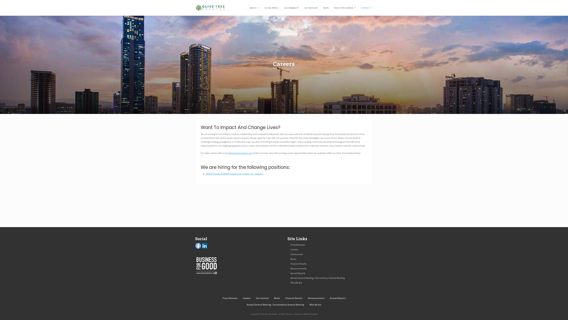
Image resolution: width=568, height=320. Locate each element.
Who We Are (296, 282)
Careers (294, 249)
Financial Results (298, 263)
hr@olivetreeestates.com (240, 153)
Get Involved (297, 254)
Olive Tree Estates (270, 314)
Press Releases (298, 244)
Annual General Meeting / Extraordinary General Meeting (318, 277)
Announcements (298, 268)
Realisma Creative (310, 314)
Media (293, 258)
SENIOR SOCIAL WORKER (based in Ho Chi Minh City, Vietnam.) (234, 173)
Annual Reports (298, 273)
